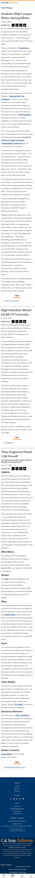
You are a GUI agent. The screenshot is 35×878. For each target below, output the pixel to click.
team (7, 579)
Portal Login (12, 875)
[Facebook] (13, 25)
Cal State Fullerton (9, 2)
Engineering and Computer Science (14, 767)
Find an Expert (17, 811)
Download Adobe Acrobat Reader (17, 872)
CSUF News (6, 8)
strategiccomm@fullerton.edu (16, 847)
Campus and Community (11, 301)
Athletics (17, 791)
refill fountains (25, 115)
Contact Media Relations (17, 808)
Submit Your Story (17, 830)
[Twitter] (16, 25)
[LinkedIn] (20, 25)
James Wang (10, 615)
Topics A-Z (17, 788)
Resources (22, 875)
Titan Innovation (22, 715)
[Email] (24, 25)
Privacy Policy (17, 813)
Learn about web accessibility (23, 866)
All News (17, 786)
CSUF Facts (17, 806)
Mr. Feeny (19, 704)
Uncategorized (8, 443)
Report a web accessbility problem (17, 869)
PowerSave (23, 48)
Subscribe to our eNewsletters (17, 821)
